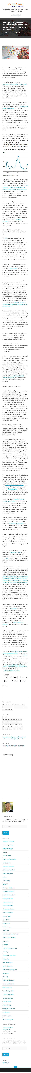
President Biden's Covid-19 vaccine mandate (13, 726)
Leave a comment (8, 34)
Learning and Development (9, 948)
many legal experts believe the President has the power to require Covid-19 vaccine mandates (15, 187)
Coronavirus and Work (8, 704)
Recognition (5, 973)
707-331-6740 (6, 1029)
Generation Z (6, 920)
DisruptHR (5, 884)
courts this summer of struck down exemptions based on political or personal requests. (14, 304)
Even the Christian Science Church (14, 485)
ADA (6, 238)
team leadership (6, 1005)
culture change (6, 880)
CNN (6, 558)
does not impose (12, 489)
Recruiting (5, 976)
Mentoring (5, 952)
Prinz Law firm (13, 268)
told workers (13, 608)
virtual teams (5, 1012)
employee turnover (7, 902)
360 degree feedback (8, 841)
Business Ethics (6, 855)
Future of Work (6, 916)
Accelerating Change (7, 845)
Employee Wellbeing (19, 704)
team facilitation (6, 1001)
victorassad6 (16, 32)
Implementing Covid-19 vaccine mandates (12, 719)
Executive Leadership (8, 707)
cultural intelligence (7, 873)
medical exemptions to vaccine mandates (12, 724)
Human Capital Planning (8, 937)
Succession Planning (7, 984)
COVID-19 (5, 717)
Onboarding (5, 959)
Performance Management (9, 969)
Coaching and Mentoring (9, 859)
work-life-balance (7, 1016)
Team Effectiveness (7, 998)
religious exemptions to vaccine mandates (12, 729)
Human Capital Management (20, 707)
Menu (15, 15)
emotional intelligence (8, 891)
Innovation (5, 941)
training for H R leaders (8, 1009)
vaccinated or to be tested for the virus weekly (14, 84)
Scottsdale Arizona (7, 1027)
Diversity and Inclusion (8, 888)
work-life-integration (7, 1019)
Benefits (4, 852)
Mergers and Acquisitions (9, 955)
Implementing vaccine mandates (10, 721)
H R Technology (6, 927)
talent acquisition (7, 987)
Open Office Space (7, 962)
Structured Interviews (8, 980)
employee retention (7, 898)
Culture (4, 877)
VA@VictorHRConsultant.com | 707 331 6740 (15, 10)
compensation (6, 863)
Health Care (5, 930)
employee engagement (8, 895)
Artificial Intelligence (7, 848)
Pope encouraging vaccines (16, 523)
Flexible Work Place (7, 912)
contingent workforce (8, 866)
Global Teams (6, 923)
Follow (6, 832)
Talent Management (7, 709)
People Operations (7, 966)
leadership (5, 944)
